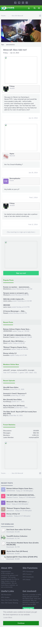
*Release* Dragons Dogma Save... (15, 347)
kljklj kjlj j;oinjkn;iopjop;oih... (14, 299)
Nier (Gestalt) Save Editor (12, 399)
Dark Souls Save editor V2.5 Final (18, 529)
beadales (6, 355)
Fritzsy (5, 53)
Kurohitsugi (7, 401)
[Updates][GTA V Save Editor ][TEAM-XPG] (21, 557)
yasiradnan (7, 349)
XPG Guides (5, 597)
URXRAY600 (7, 331)
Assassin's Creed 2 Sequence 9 (14, 393)
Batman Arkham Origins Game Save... (16, 329)
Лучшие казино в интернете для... (16, 293)
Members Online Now (11, 364)
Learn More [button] (7, 617)
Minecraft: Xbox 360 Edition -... (14, 341)
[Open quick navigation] (40, 15)
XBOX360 (6, 305)
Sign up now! (21, 273)
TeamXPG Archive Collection (16, 536)
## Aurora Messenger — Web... (14, 311)
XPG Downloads (28, 577)
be (3, 515)
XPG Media (26, 579)
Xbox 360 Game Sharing (9, 603)
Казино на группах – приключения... (16, 287)
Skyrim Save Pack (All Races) (14, 405)
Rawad (5, 313)
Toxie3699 (6, 395)
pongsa (13, 370)
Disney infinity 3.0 (9, 353)
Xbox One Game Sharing (9, 600)
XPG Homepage (28, 571)
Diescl (5, 343)
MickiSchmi (7, 289)
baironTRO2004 (8, 407)
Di (3, 502)
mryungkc (31, 370)
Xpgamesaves (6, 571)
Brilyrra (5, 415)
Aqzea (12, 153)
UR (3, 489)
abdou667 (6, 370)
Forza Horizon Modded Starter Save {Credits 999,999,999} (22, 544)
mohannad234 (22, 370)
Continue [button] (21, 623)
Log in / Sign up (29, 8)
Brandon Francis (9, 337)
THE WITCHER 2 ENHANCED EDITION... (17, 335)
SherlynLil (6, 295)
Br (3, 496)
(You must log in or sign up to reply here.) (21, 232)
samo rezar (7, 307)
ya (3, 509)
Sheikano (6, 389)
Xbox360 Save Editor (10, 387)
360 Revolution (6, 594)
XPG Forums (27, 574)
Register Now (28, 608)
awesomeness (10, 44)
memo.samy (7, 301)
